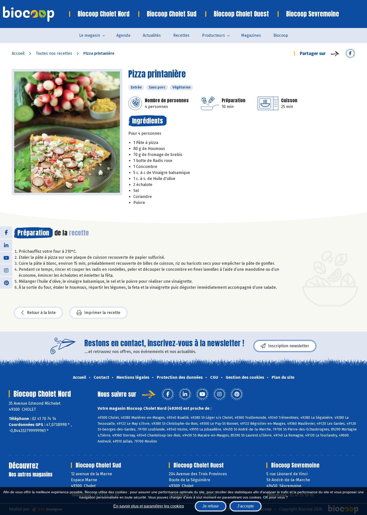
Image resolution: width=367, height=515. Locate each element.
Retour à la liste (41, 312)
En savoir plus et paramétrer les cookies (148, 506)
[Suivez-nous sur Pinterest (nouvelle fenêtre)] (6, 282)
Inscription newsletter (288, 346)
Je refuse (210, 506)
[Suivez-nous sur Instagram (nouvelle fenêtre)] (6, 270)
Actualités (152, 35)
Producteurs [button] (213, 35)
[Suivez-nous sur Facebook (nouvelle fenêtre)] (6, 232)
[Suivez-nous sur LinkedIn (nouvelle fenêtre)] (6, 245)
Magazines (251, 35)
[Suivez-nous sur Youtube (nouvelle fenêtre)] (6, 257)
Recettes (181, 35)
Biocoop (280, 35)
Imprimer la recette (102, 312)
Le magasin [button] (89, 35)
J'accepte (245, 506)
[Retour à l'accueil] (36, 14)
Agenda (123, 35)
